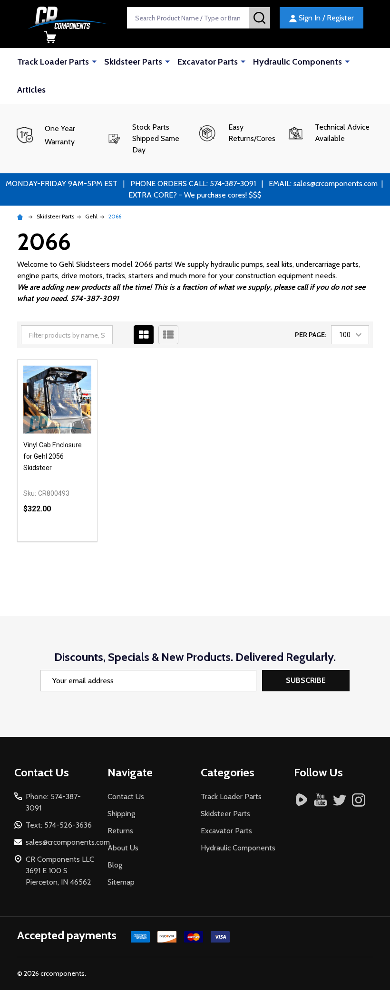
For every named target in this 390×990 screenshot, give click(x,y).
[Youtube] (320, 799)
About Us (122, 847)
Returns (120, 830)
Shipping (121, 813)
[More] (94, 61)
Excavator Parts (207, 62)
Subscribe (306, 680)
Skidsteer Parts (133, 62)
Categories (227, 772)
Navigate (130, 772)
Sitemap (121, 881)
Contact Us (125, 796)
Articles (31, 90)
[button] (150, 138)
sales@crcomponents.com (68, 842)
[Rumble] (301, 799)
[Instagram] (358, 799)
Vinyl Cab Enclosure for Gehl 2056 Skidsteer (52, 456)
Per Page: (310, 334)
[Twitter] (339, 799)
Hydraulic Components (297, 62)
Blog (114, 864)
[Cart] (50, 37)
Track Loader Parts (53, 62)
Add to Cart (74, 537)
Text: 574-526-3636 (59, 825)
